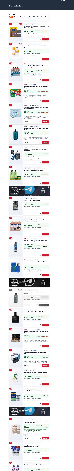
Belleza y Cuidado (36, 16)
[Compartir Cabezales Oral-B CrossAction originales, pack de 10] (40, 404)
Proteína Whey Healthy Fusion (32, 200)
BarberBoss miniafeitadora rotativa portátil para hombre (35, 149)
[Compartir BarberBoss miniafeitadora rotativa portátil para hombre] (40, 162)
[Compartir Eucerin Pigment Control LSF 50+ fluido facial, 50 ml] (40, 59)
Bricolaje (32, 19)
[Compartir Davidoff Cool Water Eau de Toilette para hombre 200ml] (40, 142)
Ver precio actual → (38, 33)
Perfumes (31, 126)
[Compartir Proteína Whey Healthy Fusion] (40, 213)
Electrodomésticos (23, 16)
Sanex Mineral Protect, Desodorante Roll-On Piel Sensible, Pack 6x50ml (35, 220)
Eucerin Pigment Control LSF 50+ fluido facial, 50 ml (36, 46)
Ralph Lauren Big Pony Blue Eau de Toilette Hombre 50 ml (35, 262)
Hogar (30, 16)
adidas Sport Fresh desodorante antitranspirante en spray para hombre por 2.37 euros (35, 241)
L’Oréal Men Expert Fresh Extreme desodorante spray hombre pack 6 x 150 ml (36, 66)
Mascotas (20, 19)
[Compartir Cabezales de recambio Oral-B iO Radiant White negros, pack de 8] (40, 39)
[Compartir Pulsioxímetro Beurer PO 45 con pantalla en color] (40, 365)
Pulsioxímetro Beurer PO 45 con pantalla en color (35, 353)
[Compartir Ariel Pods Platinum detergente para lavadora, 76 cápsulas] (40, 101)
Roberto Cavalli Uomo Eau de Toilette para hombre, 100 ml (35, 312)
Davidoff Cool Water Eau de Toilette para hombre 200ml (36, 129)
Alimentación (26, 19)
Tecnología (16, 16)
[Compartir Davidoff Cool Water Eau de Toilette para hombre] (37, 305)
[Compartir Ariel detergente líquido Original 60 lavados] (40, 384)
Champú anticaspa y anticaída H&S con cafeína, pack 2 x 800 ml (36, 465)
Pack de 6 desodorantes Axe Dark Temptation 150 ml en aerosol (36, 332)
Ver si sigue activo (43, 305)
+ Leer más (26, 39)
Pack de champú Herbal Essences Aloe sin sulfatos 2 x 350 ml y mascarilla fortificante (36, 169)
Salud (42, 16)
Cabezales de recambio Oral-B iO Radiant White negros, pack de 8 (36, 26)
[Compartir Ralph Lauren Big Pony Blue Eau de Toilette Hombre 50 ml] (40, 275)
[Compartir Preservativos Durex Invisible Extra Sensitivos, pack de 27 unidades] (40, 122)
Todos (11, 16)
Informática (32, 147)
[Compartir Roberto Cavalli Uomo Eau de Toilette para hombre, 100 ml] (40, 325)
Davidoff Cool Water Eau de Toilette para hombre (34, 292)
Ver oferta (45, 39)
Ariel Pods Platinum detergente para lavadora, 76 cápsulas (36, 87)
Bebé (16, 19)
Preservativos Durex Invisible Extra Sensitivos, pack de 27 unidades (36, 108)
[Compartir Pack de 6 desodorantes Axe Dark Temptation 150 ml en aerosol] (40, 346)
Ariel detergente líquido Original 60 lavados (35, 372)
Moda (46, 16)
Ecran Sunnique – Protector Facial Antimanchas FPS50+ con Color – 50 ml (36, 421)
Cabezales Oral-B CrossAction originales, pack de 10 (36, 391)
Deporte (11, 19)
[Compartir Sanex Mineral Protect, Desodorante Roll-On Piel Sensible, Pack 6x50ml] (40, 234)
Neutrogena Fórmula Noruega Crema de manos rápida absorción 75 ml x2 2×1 (36, 445)
